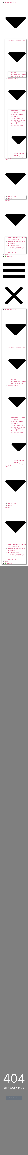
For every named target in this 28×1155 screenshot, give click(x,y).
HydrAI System (12, 196)
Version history (18, 157)
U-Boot (10, 198)
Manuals (10, 251)
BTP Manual (14, 72)
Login (6, 254)
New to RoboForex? (13, 245)
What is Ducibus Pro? (17, 118)
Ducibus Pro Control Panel (18, 120)
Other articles (12, 252)
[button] (14, 283)
